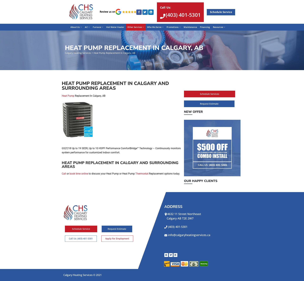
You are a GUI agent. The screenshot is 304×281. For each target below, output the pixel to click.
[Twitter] (171, 255)
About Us (75, 27)
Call (64, 173)
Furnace (97, 27)
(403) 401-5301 (177, 227)
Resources (218, 27)
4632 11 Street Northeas (183, 214)
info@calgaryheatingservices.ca (189, 235)
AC (86, 27)
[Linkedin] (175, 255)
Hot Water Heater (115, 27)
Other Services (134, 27)
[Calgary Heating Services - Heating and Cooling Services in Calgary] (82, 12)
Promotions (173, 27)
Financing (205, 27)
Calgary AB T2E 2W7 (178, 218)
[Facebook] (166, 255)
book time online (79, 173)
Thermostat (141, 173)
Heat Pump (68, 95)
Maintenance (190, 27)
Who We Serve (154, 27)
